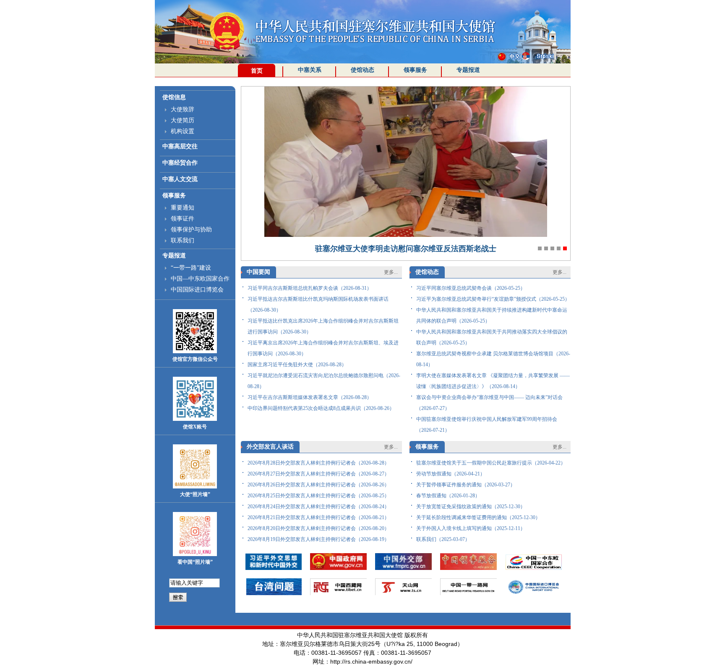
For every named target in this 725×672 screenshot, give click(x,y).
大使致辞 (182, 109)
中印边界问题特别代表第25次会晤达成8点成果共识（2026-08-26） (321, 408)
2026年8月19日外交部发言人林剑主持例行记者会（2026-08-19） (318, 539)
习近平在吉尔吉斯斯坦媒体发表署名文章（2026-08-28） (310, 397)
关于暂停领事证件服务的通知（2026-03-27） (465, 485)
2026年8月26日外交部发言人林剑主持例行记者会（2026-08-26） (318, 485)
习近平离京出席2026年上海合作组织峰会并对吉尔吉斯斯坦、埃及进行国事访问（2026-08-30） (323, 348)
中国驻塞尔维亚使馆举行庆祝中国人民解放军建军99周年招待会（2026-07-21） (486, 424)
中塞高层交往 (180, 146)
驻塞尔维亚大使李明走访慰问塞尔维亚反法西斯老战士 (405, 248)
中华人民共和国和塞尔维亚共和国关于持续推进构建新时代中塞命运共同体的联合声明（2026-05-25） (491, 315)
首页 (257, 71)
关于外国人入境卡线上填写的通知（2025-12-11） (470, 528)
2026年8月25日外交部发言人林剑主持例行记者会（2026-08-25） (318, 496)
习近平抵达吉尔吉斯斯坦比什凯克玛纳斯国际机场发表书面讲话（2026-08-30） (318, 304)
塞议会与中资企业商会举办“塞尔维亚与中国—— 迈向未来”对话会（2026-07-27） (489, 402)
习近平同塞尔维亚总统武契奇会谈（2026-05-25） (470, 288)
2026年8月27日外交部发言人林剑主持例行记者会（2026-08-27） (318, 474)
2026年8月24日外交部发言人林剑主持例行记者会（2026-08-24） (318, 506)
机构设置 (182, 131)
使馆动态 (362, 70)
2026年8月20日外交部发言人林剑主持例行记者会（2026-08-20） (318, 528)
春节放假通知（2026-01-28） (448, 496)
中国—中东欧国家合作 (200, 279)
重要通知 (182, 208)
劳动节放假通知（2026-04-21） (450, 474)
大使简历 (182, 120)
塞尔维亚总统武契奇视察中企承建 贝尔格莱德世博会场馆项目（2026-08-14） (493, 359)
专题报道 (468, 70)
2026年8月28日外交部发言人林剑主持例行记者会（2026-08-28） (318, 463)
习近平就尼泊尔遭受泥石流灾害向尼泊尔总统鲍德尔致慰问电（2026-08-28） (324, 381)
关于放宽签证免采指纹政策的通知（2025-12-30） (470, 506)
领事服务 (415, 70)
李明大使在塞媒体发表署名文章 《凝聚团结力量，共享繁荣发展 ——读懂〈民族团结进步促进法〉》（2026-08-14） (493, 381)
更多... (391, 272)
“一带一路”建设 (191, 268)
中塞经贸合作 (180, 163)
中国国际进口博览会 (197, 289)
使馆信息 (174, 97)
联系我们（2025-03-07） (443, 539)
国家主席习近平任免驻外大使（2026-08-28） (297, 365)
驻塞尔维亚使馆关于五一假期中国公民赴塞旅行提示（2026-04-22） (491, 463)
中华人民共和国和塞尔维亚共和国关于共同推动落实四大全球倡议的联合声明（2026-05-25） (491, 337)
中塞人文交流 (180, 179)
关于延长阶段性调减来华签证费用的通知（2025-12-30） (478, 517)
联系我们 (182, 240)
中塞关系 (309, 70)
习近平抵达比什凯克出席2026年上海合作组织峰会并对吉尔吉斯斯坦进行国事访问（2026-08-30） (323, 326)
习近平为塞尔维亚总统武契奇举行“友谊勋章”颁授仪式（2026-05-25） (493, 299)
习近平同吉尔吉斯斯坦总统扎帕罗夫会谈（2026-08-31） (310, 288)
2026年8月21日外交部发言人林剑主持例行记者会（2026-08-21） (318, 517)
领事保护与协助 (191, 229)
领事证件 (182, 218)
